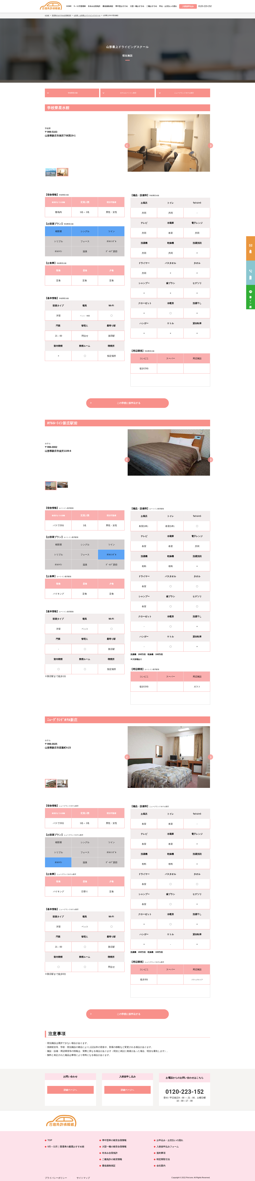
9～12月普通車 (80, 6)
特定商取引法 (163, 1159)
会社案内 (161, 1165)
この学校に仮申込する (128, 403)
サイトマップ (83, 1178)
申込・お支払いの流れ (168, 6)
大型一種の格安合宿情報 (114, 1146)
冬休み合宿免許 (94, 6)
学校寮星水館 (73, 93)
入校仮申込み (250, 250)
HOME (69, 6)
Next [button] (210, 145)
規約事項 (161, 1153)
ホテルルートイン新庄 (128, 93)
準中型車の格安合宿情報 (114, 1140)
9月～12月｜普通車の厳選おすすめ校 (66, 1146)
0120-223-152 (184, 1091)
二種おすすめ (151, 6)
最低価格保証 (108, 6)
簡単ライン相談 (250, 299)
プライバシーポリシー (56, 1178)
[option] (169, 145)
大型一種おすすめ (137, 6)
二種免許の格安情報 (112, 1159)
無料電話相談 (250, 275)
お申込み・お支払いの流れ (170, 1140)
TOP (50, 1140)
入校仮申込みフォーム (168, 1146)
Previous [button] (127, 145)
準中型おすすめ (121, 6)
